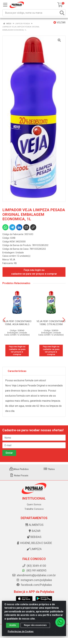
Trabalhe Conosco (34, 509)
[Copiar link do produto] (33, 227)
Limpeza (36, 549)
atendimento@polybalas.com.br (36, 575)
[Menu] (5, 5)
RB (15, 263)
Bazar (36, 530)
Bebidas (36, 537)
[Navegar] (4, 320)
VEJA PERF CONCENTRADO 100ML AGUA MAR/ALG (17, 323)
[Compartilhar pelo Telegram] (12, 227)
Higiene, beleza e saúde (36, 543)
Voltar (60, 22)
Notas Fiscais (21, 475)
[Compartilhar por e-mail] (26, 227)
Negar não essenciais (35, 625)
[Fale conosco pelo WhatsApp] (60, 622)
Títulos (51, 469)
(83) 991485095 (36, 570)
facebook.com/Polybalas (36, 584)
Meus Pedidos (21, 469)
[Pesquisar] (62, 13)
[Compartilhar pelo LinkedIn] (19, 227)
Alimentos (36, 524)
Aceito (12, 625)
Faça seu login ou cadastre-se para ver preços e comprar (34, 271)
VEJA (12, 259)
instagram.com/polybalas (36, 580)
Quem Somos (34, 504)
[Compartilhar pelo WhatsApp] (5, 227)
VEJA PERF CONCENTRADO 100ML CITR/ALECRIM (51, 323)
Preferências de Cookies (21, 631)
